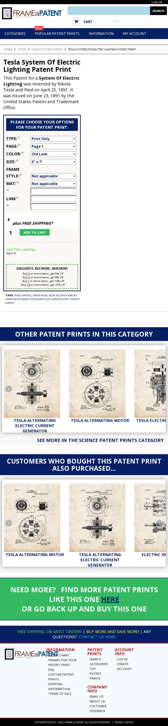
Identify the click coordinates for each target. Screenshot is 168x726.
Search (95, 659)
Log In (157, 2)
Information (101, 33)
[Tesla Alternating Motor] (100, 382)
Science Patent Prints (47, 49)
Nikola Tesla (40, 295)
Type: (18, 138)
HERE (110, 599)
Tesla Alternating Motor (100, 420)
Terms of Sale (60, 694)
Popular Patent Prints (57, 32)
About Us (97, 701)
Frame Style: (18, 172)
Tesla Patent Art (40, 299)
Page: (18, 146)
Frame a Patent (74, 722)
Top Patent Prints (95, 673)
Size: (18, 161)
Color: (18, 153)
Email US (96, 696)
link (11, 198)
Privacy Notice (124, 722)
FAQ (51, 670)
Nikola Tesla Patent (17, 299)
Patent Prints (60, 299)
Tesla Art (54, 295)
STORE (22, 49)
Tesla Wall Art (69, 295)
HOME (8, 49)
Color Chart (59, 655)
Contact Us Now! (97, 636)
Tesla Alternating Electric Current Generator (35, 425)
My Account (134, 33)
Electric (27, 295)
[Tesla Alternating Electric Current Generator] (35, 382)
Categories (15, 33)
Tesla (17, 295)
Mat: (18, 183)
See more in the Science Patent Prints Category (100, 440)
